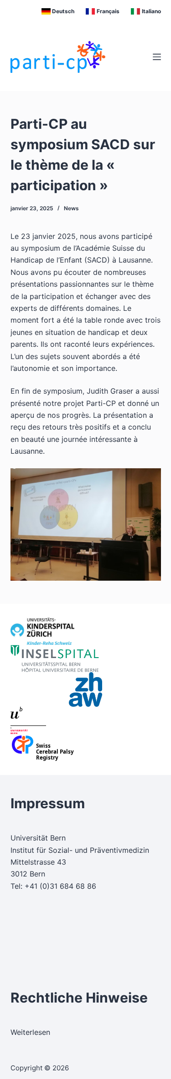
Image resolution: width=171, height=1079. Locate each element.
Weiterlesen (30, 1032)
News (71, 208)
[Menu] (157, 57)
